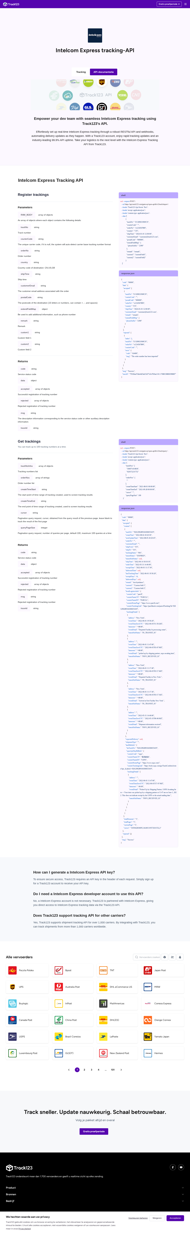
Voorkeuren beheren (138, 1218)
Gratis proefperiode (94, 1131)
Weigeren (157, 1218)
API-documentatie (104, 72)
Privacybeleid (24, 1228)
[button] (95, 1187)
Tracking (81, 72)
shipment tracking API (75, 922)
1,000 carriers (85, 926)
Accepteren (175, 1218)
